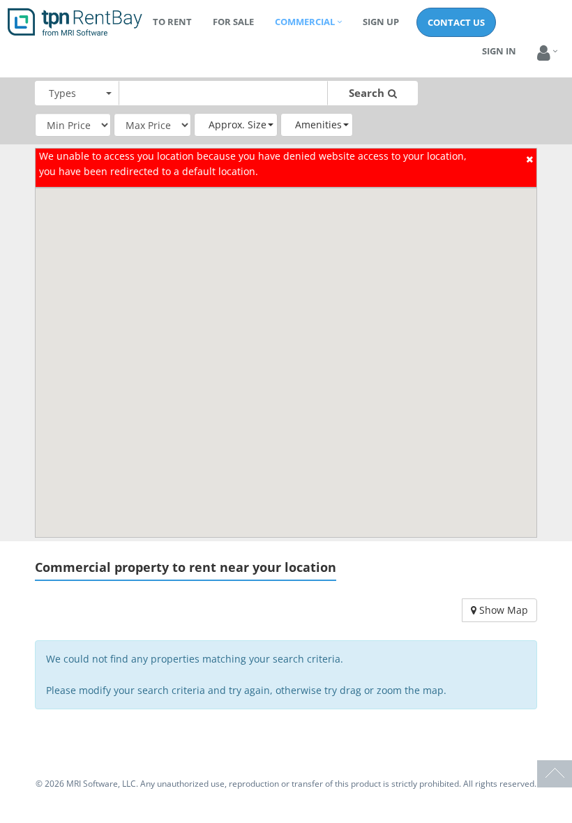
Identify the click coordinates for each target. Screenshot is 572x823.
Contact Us (456, 22)
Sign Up (381, 21)
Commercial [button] (305, 21)
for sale (233, 21)
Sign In (499, 51)
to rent (172, 21)
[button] (544, 53)
